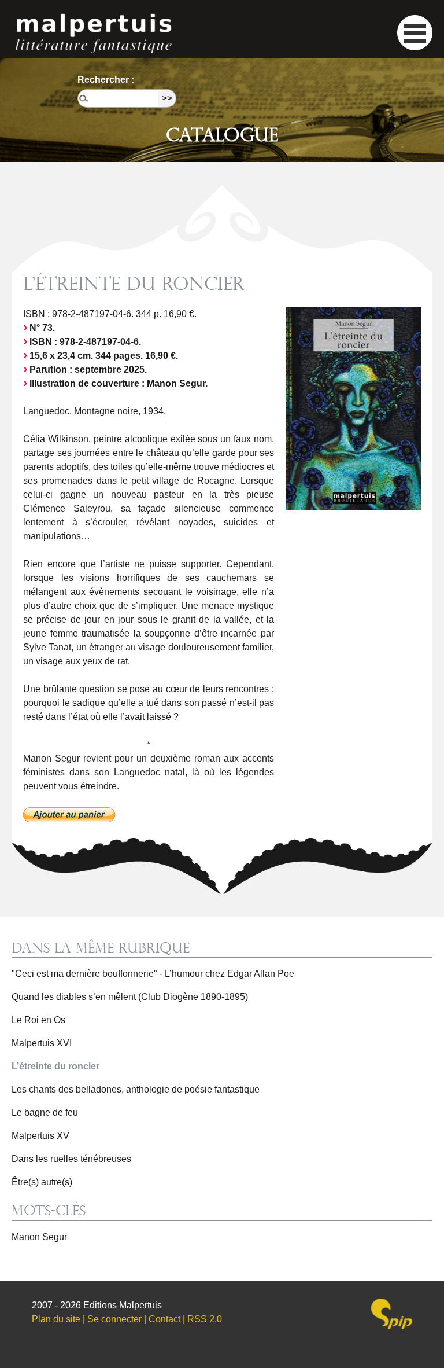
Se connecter (114, 1319)
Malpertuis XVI (42, 1043)
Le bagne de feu (45, 1112)
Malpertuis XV (40, 1136)
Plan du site (56, 1319)
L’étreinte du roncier (55, 1066)
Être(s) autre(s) (42, 1182)
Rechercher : (105, 79)
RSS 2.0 (204, 1319)
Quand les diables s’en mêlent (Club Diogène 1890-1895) (130, 997)
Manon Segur (39, 1237)
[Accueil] (94, 33)
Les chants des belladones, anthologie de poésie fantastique (136, 1089)
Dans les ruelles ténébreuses (71, 1159)
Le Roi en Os (38, 1020)
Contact (164, 1319)
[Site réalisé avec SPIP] (391, 1314)
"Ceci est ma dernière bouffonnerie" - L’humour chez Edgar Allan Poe (153, 974)
